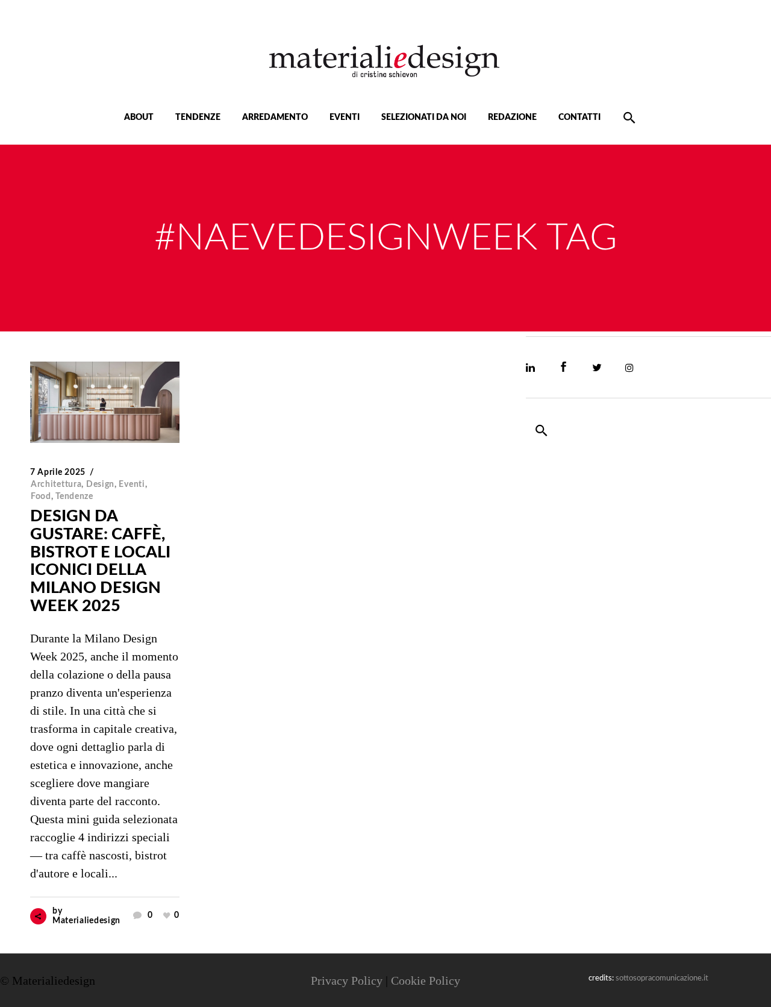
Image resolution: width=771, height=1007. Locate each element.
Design (100, 484)
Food (41, 496)
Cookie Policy (425, 980)
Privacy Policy (346, 980)
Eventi (132, 484)
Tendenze (74, 496)
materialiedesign (86, 921)
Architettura (56, 484)
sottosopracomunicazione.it (662, 978)
